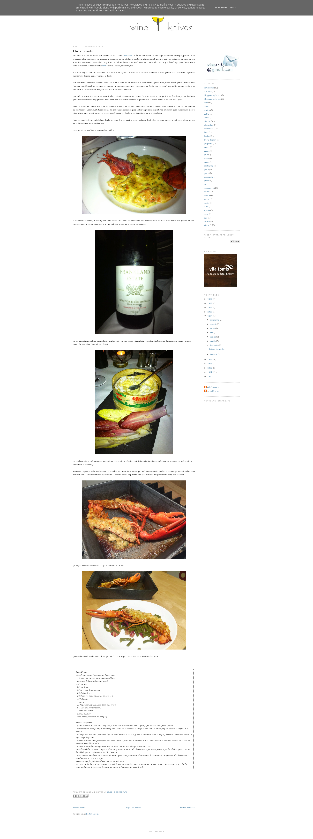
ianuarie (214, 354)
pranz (206, 180)
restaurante (209, 188)
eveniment (208, 128)
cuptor (207, 110)
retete (206, 191)
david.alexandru (212, 387)
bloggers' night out (212, 98)
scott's (105, 65)
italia (206, 158)
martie (213, 340)
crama (206, 106)
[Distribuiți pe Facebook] (83, 796)
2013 (210, 363)
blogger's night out (212, 95)
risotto (207, 195)
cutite (206, 113)
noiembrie (215, 319)
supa (206, 213)
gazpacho (208, 143)
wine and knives (212, 391)
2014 (210, 359)
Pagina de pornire (133, 807)
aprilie (213, 336)
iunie (212, 328)
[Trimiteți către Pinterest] (87, 796)
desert (206, 117)
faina (206, 132)
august (213, 323)
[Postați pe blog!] (77, 796)
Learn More (220, 7)
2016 (210, 311)
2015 (210, 315)
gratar (206, 147)
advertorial (209, 87)
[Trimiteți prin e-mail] (74, 796)
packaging (208, 165)
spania (207, 210)
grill (206, 154)
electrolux (208, 124)
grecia (206, 150)
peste (206, 173)
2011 (210, 372)
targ (206, 217)
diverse (207, 121)
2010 (210, 376)
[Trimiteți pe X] (80, 796)
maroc (206, 161)
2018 (210, 303)
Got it (234, 7)
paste (206, 169)
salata (206, 199)
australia (208, 91)
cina (206, 102)
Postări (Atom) (92, 813)
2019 (210, 299)
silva (206, 206)
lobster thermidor (83, 51)
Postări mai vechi (187, 807)
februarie (214, 345)
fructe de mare (210, 139)
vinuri (206, 225)
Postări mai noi (79, 807)
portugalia (208, 176)
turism (207, 221)
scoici (206, 202)
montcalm (128, 55)
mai (212, 332)
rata (205, 184)
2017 (210, 307)
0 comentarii (120, 792)
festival (207, 135)
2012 (210, 367)
